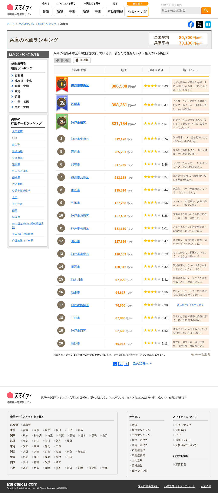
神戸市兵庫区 (80, 177)
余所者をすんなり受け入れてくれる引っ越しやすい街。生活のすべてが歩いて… (190, 123)
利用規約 (180, 430)
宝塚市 (75, 203)
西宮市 (75, 151)
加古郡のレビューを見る (190, 304)
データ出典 (202, 354)
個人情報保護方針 (148, 486)
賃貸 (46, 11)
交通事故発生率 (21, 190)
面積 (14, 210)
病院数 (16, 216)
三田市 (75, 318)
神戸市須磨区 (80, 215)
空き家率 (17, 157)
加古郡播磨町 (80, 305)
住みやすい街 (137, 11)
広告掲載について (185, 445)
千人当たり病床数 (22, 233)
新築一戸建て (140, 440)
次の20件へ (141, 363)
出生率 (16, 144)
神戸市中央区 (80, 85)
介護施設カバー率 (22, 240)
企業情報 (206, 486)
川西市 (75, 266)
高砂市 (75, 343)
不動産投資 (138, 455)
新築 (60, 11)
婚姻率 (16, 177)
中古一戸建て (140, 445)
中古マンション (141, 435)
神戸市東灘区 (80, 139)
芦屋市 (75, 104)
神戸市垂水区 (80, 254)
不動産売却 (115, 11)
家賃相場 (180, 464)
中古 (72, 11)
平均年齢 (17, 203)
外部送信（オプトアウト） (179, 486)
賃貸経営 (137, 465)
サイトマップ (183, 425)
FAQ (178, 435)
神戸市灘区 (78, 122)
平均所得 (17, 151)
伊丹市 (75, 190)
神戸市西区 (78, 330)
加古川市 (77, 279)
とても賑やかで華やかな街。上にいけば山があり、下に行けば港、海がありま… (190, 86)
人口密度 (17, 131)
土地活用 (137, 460)
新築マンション (141, 430)
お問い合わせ (183, 440)
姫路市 (75, 292)
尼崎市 (75, 164)
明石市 (75, 241)
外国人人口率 (20, 170)
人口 (14, 197)
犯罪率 (16, 164)
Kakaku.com (24, 488)
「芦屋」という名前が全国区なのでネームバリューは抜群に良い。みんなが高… (190, 105)
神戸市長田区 (80, 228)
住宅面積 (17, 184)
